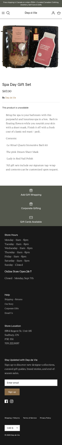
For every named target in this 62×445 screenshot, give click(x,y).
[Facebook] (6, 401)
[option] (31, 50)
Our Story (9, 304)
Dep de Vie (10, 97)
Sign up (12, 392)
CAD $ (10, 428)
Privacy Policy (45, 418)
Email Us (9, 313)
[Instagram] (11, 401)
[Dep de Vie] (31, 13)
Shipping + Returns (13, 299)
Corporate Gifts (12, 308)
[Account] (52, 13)
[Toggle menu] (3, 13)
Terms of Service (30, 418)
